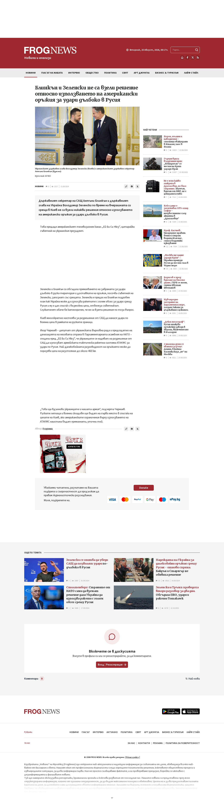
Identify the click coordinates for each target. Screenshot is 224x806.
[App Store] (190, 711)
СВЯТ (138, 732)
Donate (143, 488)
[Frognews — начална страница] (42, 711)
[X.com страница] (193, 58)
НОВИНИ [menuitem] (31, 72)
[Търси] (196, 49)
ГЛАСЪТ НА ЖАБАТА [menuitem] (52, 72)
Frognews (48, 428)
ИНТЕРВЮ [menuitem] (74, 72)
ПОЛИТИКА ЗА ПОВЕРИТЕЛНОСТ (183, 743)
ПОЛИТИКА (126, 732)
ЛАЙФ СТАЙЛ (193, 732)
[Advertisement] (112, 19)
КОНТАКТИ (144, 743)
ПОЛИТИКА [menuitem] (110, 72)
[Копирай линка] (126, 186)
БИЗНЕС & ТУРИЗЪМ (172, 732)
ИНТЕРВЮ (98, 732)
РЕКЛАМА (158, 743)
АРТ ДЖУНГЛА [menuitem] (141, 72)
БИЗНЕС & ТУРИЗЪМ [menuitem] (166, 72)
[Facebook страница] (187, 58)
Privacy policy (132, 757)
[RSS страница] (198, 58)
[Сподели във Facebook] (132, 186)
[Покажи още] (112, 797)
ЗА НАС (131, 743)
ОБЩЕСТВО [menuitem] (92, 72)
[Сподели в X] (137, 186)
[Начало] (182, 58)
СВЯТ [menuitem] (125, 72)
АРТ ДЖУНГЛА (151, 732)
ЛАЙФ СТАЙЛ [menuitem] (191, 72)
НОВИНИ (39, 186)
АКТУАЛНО (112, 732)
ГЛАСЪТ (86, 732)
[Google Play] (171, 711)
